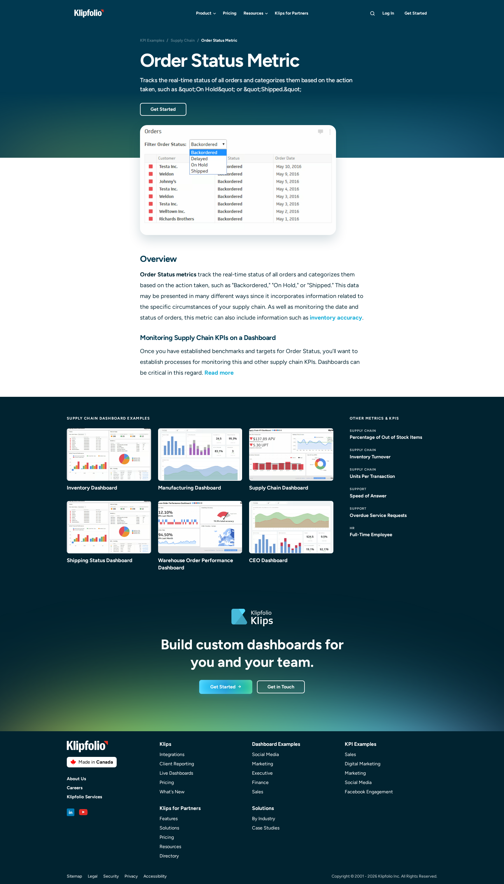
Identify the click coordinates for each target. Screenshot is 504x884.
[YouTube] (83, 812)
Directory (169, 856)
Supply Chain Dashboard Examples (108, 418)
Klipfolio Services (84, 797)
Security (111, 876)
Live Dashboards (176, 773)
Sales (257, 791)
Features (169, 818)
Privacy (131, 876)
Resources (253, 13)
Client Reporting (177, 764)
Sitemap (74, 876)
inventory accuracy (336, 317)
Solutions (169, 828)
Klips (165, 744)
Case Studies (265, 828)
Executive (262, 773)
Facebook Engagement (369, 791)
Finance (260, 782)
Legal (92, 876)
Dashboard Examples (276, 744)
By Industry (263, 818)
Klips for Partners (291, 13)
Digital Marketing (362, 764)
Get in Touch (280, 687)
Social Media (265, 754)
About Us (76, 779)
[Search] (372, 13)
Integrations (172, 754)
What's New (172, 791)
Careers (75, 788)
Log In (388, 13)
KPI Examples (152, 40)
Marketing (262, 764)
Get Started (416, 13)
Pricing (230, 13)
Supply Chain (183, 40)
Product (203, 13)
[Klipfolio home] (89, 13)
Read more (219, 372)
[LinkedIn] (70, 812)
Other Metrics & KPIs (374, 418)
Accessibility (155, 876)
